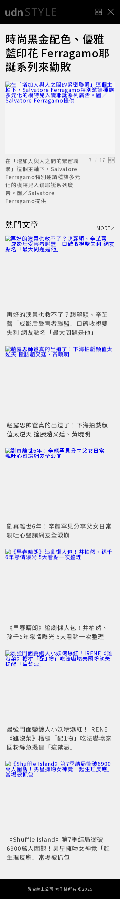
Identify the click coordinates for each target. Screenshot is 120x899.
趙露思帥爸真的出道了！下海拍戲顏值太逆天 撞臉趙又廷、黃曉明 (57, 429)
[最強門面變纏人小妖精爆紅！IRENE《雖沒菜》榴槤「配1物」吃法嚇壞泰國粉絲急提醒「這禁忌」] (60, 686)
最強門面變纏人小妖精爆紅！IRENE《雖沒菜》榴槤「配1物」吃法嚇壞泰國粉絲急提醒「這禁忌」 (59, 738)
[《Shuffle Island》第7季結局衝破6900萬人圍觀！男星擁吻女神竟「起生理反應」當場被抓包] (60, 797)
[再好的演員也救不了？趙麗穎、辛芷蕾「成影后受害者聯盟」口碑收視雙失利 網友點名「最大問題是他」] (60, 272)
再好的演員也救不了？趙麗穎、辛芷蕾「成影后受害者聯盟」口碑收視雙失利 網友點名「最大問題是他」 (57, 323)
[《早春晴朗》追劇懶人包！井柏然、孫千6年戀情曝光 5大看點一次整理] (60, 585)
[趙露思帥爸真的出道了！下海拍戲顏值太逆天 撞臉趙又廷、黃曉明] (60, 382)
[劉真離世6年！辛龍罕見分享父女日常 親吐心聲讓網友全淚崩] (60, 484)
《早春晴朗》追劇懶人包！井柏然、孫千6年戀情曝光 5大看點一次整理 (57, 632)
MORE (104, 228)
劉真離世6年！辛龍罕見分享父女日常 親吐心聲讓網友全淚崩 (62, 530)
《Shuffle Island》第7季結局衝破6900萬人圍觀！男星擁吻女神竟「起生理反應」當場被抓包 (58, 848)
